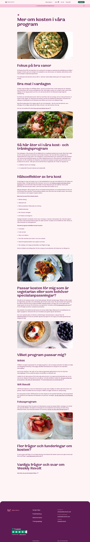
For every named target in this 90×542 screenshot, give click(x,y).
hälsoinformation (22, 316)
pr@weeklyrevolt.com (64, 516)
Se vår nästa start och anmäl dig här (52, 379)
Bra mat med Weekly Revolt (41, 108)
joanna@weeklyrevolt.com (33, 456)
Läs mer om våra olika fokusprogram (57, 409)
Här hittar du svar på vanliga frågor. (27, 473)
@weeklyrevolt (62, 521)
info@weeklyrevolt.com (64, 511)
